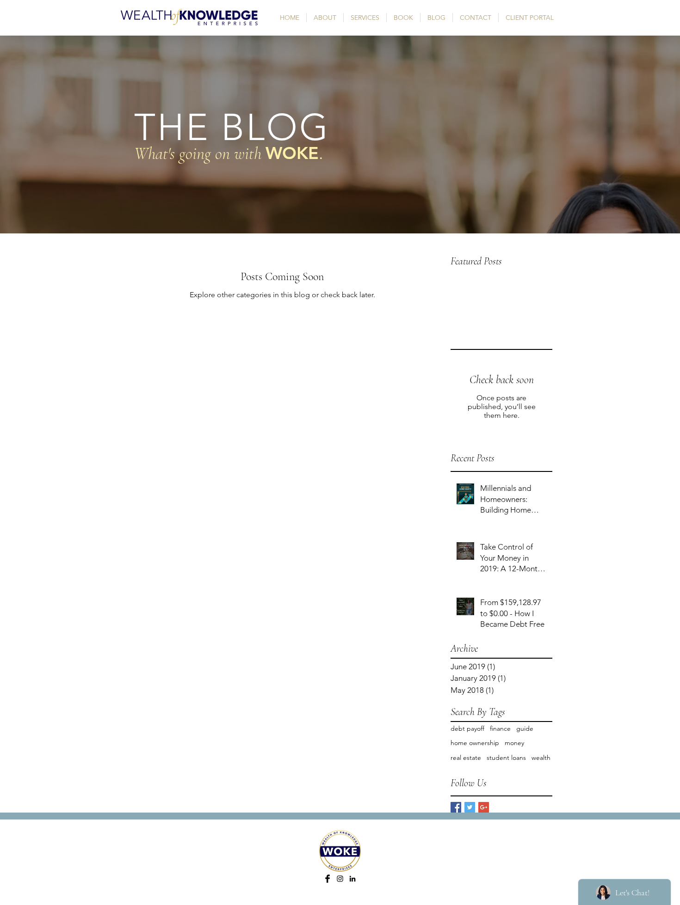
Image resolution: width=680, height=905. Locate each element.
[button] (365, 17)
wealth (541, 757)
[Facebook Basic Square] (456, 807)
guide (524, 728)
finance (500, 728)
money (514, 743)
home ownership (475, 743)
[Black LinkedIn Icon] (352, 878)
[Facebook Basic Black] (327, 878)
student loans (506, 757)
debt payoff (467, 728)
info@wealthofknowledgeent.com (348, 901)
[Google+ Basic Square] (483, 807)
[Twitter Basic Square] (469, 807)
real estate (466, 757)
